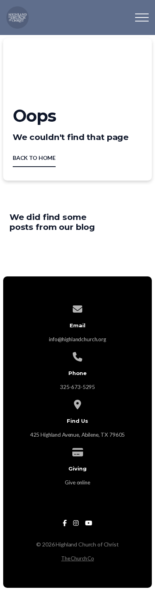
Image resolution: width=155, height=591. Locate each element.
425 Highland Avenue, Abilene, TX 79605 (77, 435)
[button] (142, 17)
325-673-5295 (77, 387)
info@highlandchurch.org (77, 339)
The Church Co (77, 558)
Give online (77, 482)
